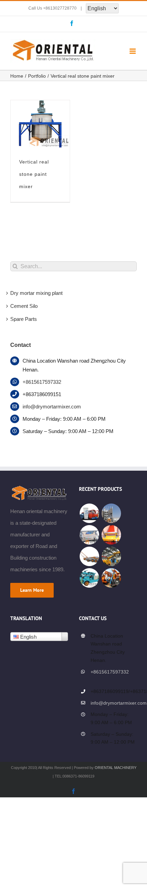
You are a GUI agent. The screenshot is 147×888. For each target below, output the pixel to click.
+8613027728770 (60, 8)
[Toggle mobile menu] (133, 51)
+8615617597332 (42, 382)
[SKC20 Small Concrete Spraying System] (111, 578)
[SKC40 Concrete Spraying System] (89, 556)
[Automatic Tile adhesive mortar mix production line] (111, 513)
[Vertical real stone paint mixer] (40, 106)
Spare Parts (23, 319)
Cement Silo (24, 306)
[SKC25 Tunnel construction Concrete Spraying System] (89, 578)
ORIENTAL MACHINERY (115, 768)
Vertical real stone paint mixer (34, 174)
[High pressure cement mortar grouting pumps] (89, 513)
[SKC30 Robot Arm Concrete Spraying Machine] (111, 556)
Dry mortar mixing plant (36, 293)
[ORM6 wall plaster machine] (111, 535)
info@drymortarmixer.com (52, 406)
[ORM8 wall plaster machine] (89, 535)
